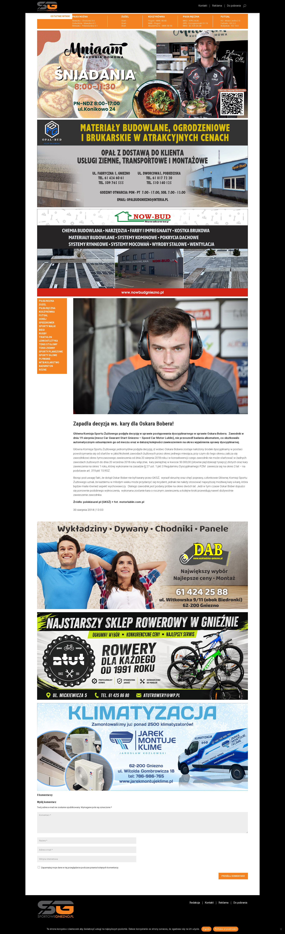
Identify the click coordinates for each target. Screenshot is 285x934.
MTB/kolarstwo (49, 362)
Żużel (42, 304)
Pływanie (44, 359)
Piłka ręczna (47, 308)
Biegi (42, 330)
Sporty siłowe (48, 355)
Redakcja (195, 903)
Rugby (43, 333)
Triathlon (45, 337)
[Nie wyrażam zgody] (281, 929)
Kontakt (202, 6)
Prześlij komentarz (233, 876)
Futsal (43, 315)
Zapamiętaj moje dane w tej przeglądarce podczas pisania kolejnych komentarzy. (80, 867)
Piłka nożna (46, 301)
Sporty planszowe (51, 351)
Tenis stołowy (48, 344)
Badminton (46, 366)
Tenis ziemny (47, 348)
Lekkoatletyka (48, 341)
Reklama (217, 6)
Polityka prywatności (226, 929)
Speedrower (46, 322)
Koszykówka (47, 312)
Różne (43, 370)
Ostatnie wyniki (60, 16)
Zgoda (206, 929)
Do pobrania (234, 6)
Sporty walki (47, 326)
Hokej (42, 319)
